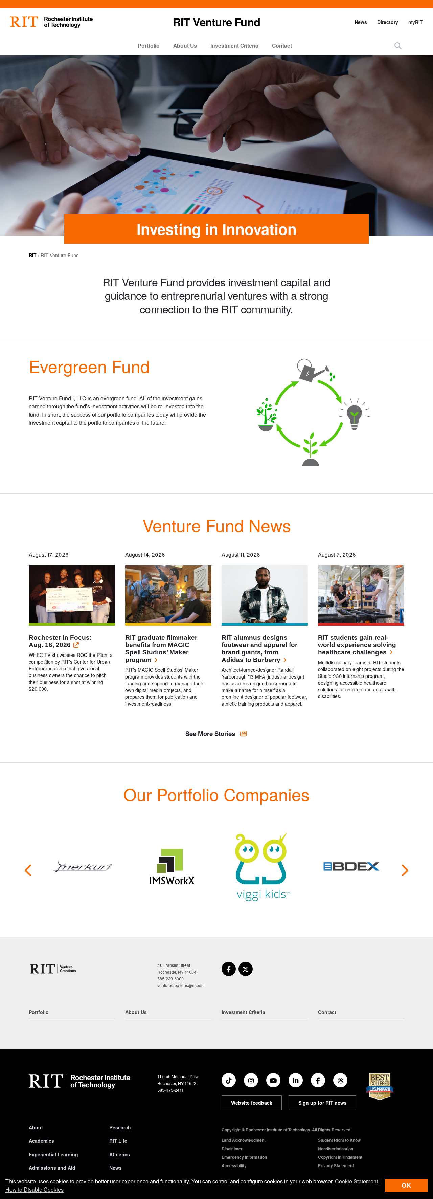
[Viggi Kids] (262, 866)
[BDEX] (351, 866)
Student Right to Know (339, 1140)
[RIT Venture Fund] (53, 969)
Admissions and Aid (52, 1167)
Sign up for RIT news (322, 1102)
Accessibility (234, 1165)
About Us (185, 45)
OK (406, 1185)
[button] (398, 45)
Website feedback (251, 1102)
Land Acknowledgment (244, 1140)
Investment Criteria (234, 45)
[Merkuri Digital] (82, 866)
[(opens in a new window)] (229, 969)
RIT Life (118, 1140)
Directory (387, 22)
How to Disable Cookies (34, 1189)
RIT (33, 255)
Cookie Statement (356, 1181)
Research (120, 1127)
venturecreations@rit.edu (180, 985)
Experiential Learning (53, 1154)
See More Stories (211, 733)
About (36, 1127)
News (361, 22)
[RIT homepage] (51, 22)
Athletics (119, 1154)
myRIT (415, 22)
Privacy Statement (336, 1165)
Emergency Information (244, 1157)
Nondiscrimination (335, 1149)
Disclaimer (232, 1149)
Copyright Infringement (340, 1157)
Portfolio (149, 45)
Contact (282, 45)
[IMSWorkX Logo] (172, 866)
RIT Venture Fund (216, 22)
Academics (41, 1140)
